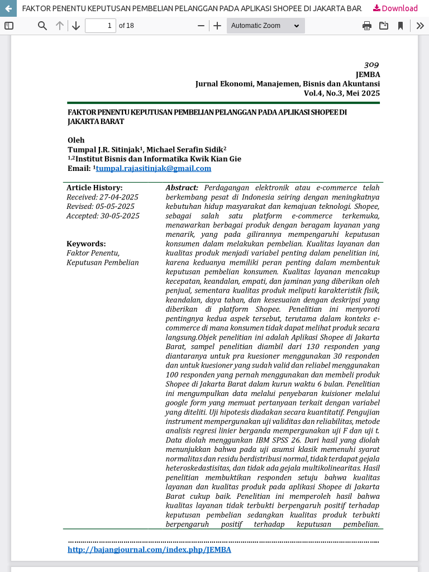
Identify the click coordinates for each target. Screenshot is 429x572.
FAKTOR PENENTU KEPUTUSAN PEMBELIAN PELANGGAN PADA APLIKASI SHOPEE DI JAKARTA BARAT (196, 8)
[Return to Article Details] (8, 8)
